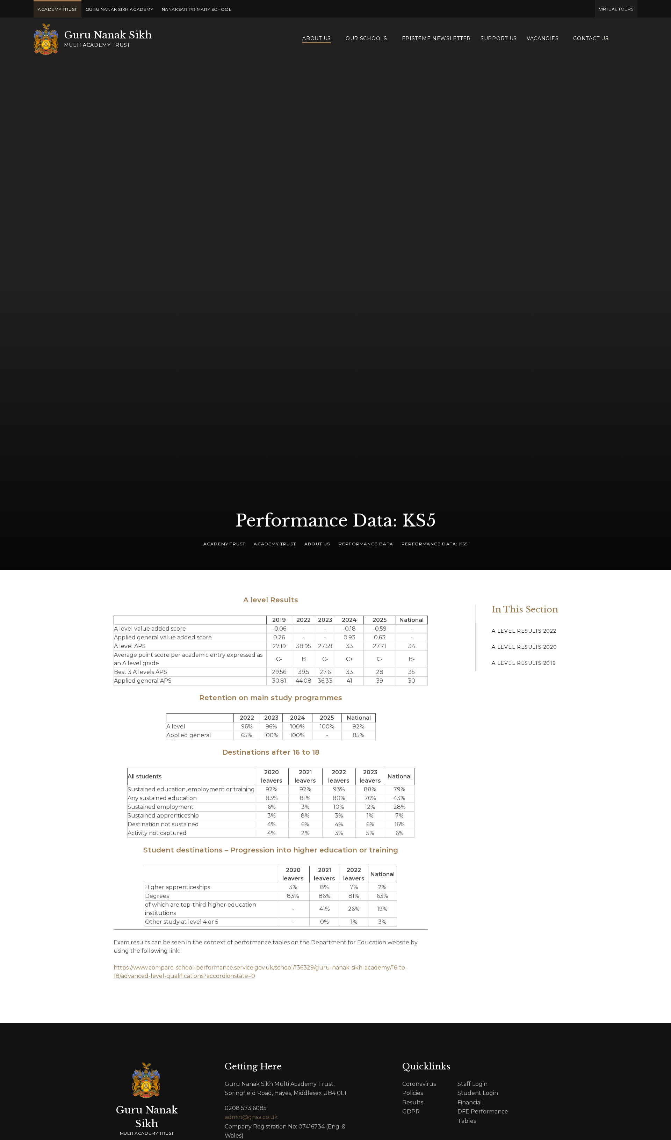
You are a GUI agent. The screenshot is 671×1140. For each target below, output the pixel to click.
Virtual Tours (616, 9)
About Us (317, 543)
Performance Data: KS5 (435, 543)
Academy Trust (224, 543)
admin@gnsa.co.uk (251, 1117)
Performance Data (366, 543)
